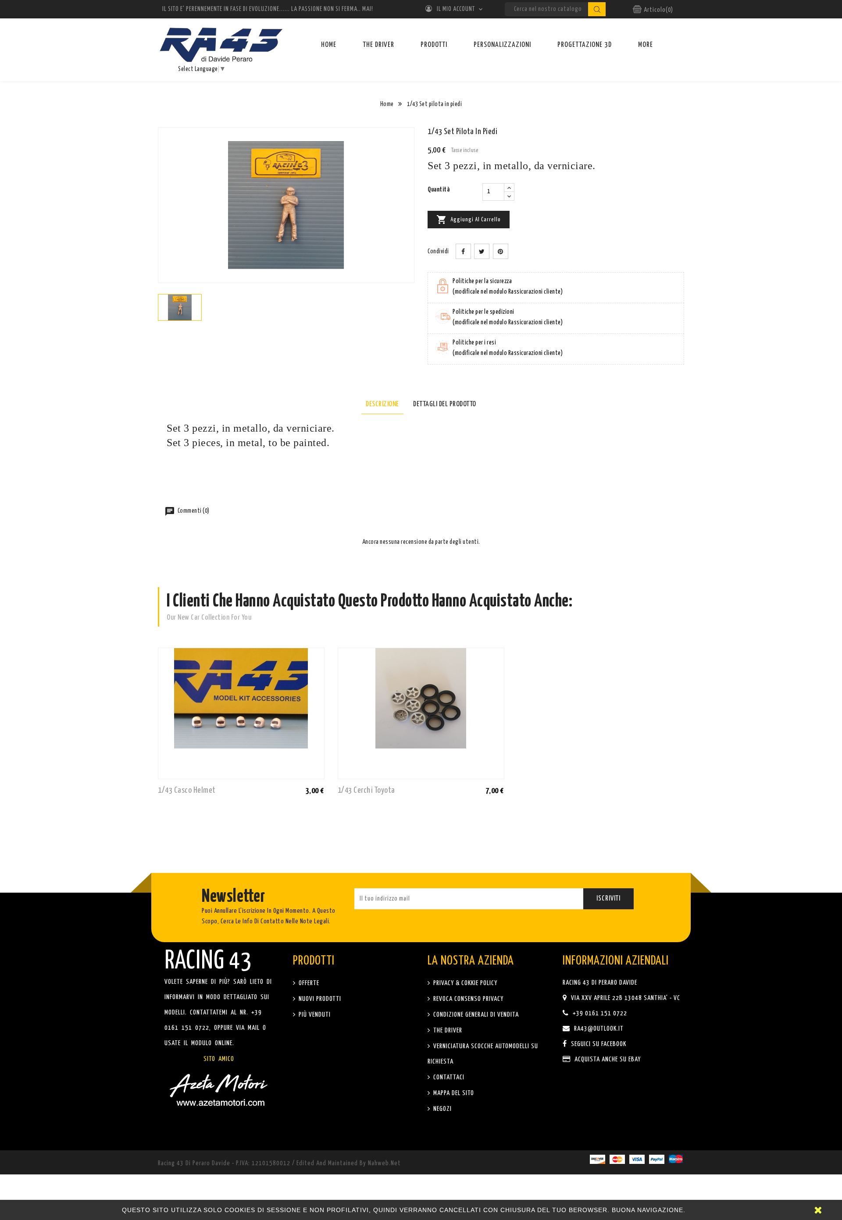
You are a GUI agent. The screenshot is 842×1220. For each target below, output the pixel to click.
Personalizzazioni (502, 45)
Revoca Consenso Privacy (467, 999)
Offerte (308, 983)
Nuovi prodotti (319, 999)
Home (328, 45)
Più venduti (314, 1014)
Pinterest (500, 251)
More (645, 45)
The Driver (378, 45)
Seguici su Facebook (597, 1044)
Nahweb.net (384, 1163)
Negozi (442, 1109)
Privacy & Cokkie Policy (464, 983)
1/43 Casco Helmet (187, 790)
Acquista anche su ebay (607, 1059)
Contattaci (448, 1077)
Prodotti (434, 45)
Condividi (463, 251)
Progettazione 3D (584, 45)
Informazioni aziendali (616, 961)
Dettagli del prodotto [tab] (444, 404)
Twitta (481, 251)
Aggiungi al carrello (468, 219)
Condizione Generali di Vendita (475, 1014)
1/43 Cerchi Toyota (366, 790)
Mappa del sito (453, 1093)
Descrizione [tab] (382, 404)
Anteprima (316, 790)
